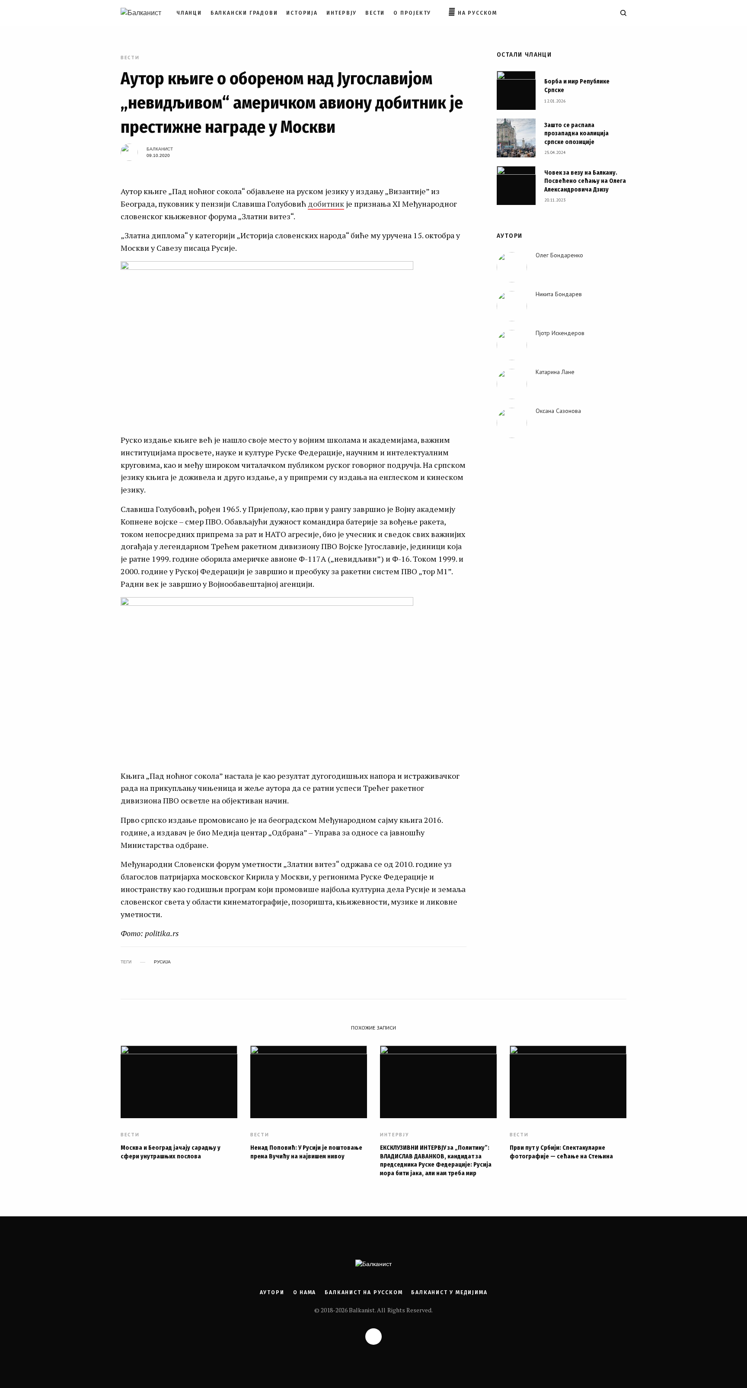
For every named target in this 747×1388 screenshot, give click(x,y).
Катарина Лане (555, 372)
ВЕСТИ (375, 13)
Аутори (272, 1292)
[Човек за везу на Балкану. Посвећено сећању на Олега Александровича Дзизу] (516, 185)
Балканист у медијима (449, 1292)
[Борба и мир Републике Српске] (516, 90)
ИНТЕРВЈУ (341, 13)
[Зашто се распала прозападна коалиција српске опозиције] (516, 137)
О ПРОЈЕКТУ (412, 13)
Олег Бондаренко (559, 255)
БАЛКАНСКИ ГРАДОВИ (244, 13)
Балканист (160, 149)
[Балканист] (141, 13)
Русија (162, 962)
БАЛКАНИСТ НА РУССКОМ (363, 1292)
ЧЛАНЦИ (189, 13)
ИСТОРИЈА (301, 13)
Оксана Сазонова (558, 411)
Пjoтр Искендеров (560, 333)
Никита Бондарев (559, 294)
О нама (304, 1292)
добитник (326, 203)
